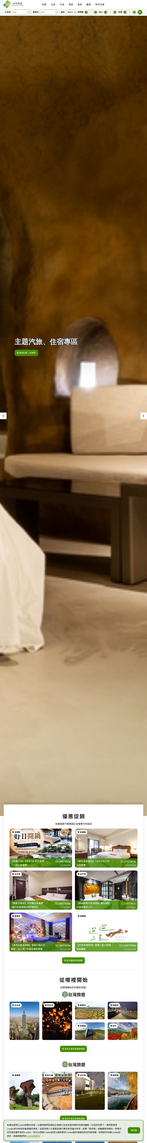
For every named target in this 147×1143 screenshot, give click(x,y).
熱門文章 (100, 4)
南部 (71, 4)
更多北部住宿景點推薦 (75, 1048)
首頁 (44, 4)
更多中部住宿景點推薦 (75, 1118)
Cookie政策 (31, 1135)
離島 (88, 4)
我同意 (134, 1130)
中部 (62, 4)
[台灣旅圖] (13, 4)
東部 (80, 4)
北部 (53, 4)
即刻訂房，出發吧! (27, 352)
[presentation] (3, 416)
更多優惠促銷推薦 (75, 960)
